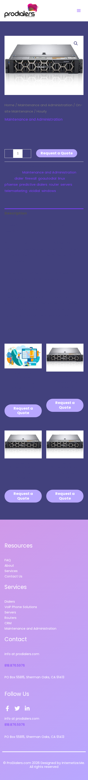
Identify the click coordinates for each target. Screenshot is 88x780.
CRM (8, 623)
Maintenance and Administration (45, 105)
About (9, 565)
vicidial (34, 191)
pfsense (11, 184)
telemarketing (16, 191)
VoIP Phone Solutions (21, 607)
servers (66, 184)
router (54, 184)
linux (61, 178)
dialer (18, 178)
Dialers (10, 601)
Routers (10, 617)
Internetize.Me (73, 763)
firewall (31, 178)
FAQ (8, 560)
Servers (10, 612)
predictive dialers (33, 184)
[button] (76, 43)
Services (11, 571)
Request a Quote (57, 153)
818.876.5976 (15, 665)
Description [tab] (16, 213)
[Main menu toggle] (78, 10)
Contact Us (13, 576)
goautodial (47, 178)
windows (49, 191)
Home (9, 105)
